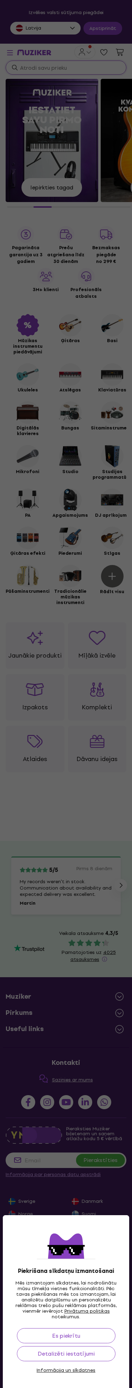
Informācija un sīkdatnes (66, 1370)
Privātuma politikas (87, 1311)
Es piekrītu (66, 1335)
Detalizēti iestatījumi (66, 1353)
